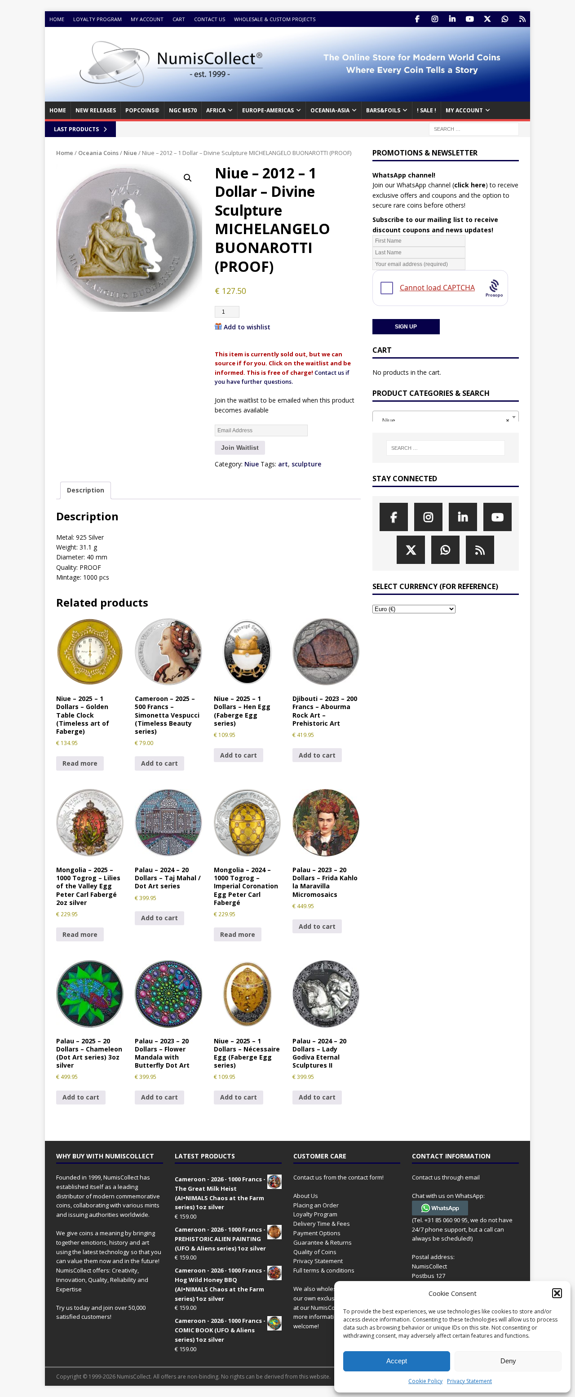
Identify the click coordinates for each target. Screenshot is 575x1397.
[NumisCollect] (287, 96)
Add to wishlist (247, 327)
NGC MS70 (183, 110)
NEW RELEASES (95, 110)
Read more (79, 763)
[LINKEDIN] (452, 19)
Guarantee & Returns (322, 1242)
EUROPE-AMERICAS (268, 110)
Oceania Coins (98, 153)
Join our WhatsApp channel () (430, 185)
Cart (178, 19)
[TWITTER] (487, 19)
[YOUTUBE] (470, 19)
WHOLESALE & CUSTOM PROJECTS (274, 19)
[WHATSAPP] (505, 19)
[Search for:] (474, 128)
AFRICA (216, 110)
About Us (305, 1196)
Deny (508, 1361)
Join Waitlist (240, 447)
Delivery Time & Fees (321, 1224)
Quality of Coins (314, 1252)
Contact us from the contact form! (338, 1177)
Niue (130, 153)
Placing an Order (316, 1205)
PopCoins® (142, 110)
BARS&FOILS (383, 110)
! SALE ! (426, 110)
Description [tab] (85, 490)
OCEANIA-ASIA (329, 110)
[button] (557, 1293)
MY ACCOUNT (464, 110)
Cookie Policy (425, 1381)
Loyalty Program (97, 19)
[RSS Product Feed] (522, 19)
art (283, 464)
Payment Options (317, 1233)
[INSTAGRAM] (434, 19)
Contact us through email (446, 1177)
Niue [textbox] (442, 420)
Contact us (209, 19)
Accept (396, 1361)
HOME (57, 110)
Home (56, 19)
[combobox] (445, 417)
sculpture (306, 464)
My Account (147, 19)
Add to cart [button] (159, 763)
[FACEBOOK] (417, 19)
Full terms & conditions (323, 1270)
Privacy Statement (469, 1381)
